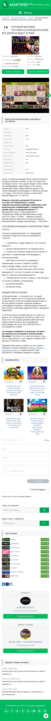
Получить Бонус (25, 616)
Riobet (13, 539)
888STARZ (14, 576)
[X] (7, 584)
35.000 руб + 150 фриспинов (25, 642)
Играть (44, 540)
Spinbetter (15, 543)
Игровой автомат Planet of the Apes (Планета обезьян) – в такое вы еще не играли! (13, 422)
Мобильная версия (38, 72)
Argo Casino (12, 689)
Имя (4, 449)
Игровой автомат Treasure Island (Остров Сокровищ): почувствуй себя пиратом (13, 390)
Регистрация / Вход (40, 5)
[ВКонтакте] (3, 584)
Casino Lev (15, 556)
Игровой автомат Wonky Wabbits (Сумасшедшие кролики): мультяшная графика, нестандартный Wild (37, 426)
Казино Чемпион (17, 572)
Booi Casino (15, 552)
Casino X (14, 568)
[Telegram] (10, 584)
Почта (5, 458)
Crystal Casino (12, 668)
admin (4, 668)
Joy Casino (15, 560)
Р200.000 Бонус (25, 607)
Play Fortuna (15, 564)
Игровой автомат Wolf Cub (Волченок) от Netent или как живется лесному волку (37, 390)
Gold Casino (15, 547)
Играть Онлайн (13, 72)
